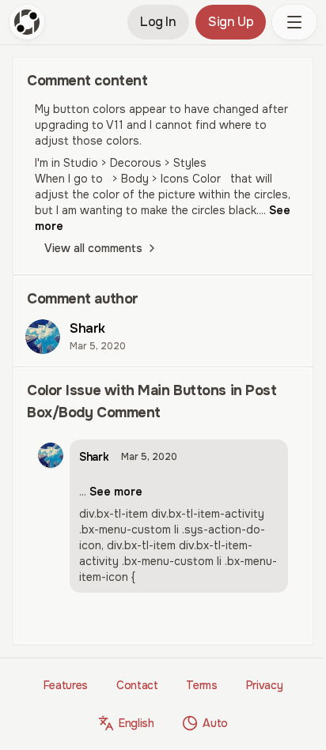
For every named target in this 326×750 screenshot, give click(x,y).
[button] (294, 22)
